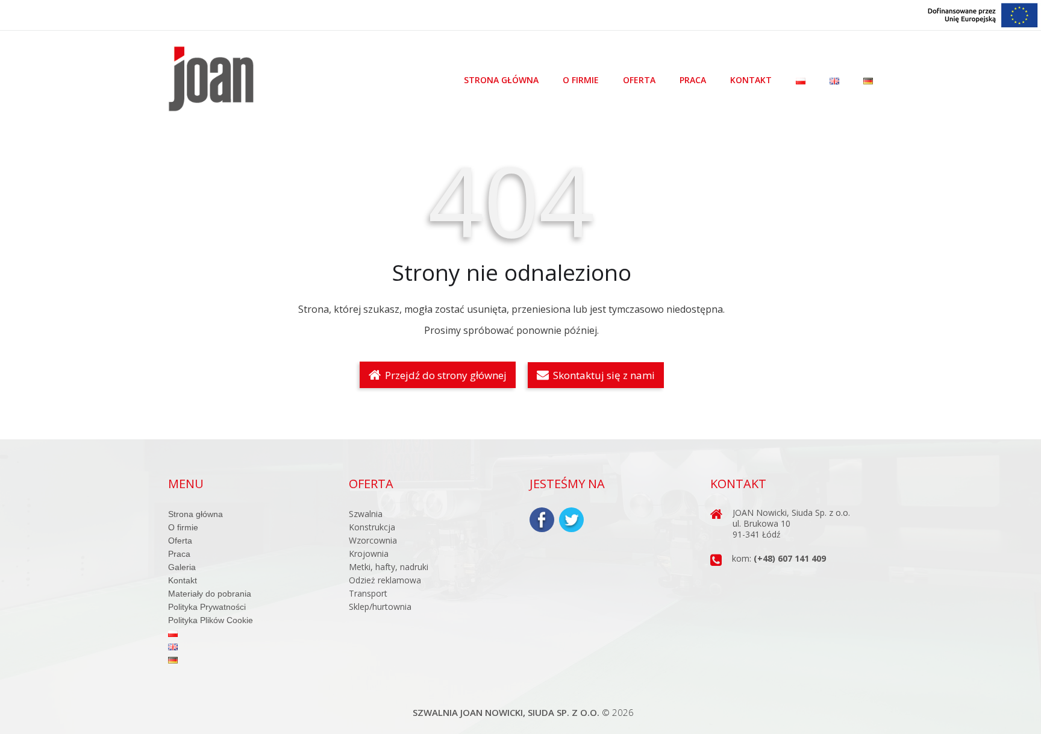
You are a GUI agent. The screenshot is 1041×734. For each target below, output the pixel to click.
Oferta (639, 80)
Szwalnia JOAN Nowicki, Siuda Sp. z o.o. (506, 712)
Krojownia (369, 553)
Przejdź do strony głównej (445, 375)
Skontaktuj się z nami (603, 375)
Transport (368, 593)
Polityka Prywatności (207, 607)
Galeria (182, 567)
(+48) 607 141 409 (790, 558)
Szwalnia (366, 513)
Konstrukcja (372, 527)
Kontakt (751, 80)
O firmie (581, 80)
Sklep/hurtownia (380, 606)
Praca (693, 80)
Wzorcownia (373, 540)
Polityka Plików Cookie (210, 620)
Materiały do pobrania (209, 593)
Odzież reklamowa (385, 580)
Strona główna (501, 80)
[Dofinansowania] (983, 14)
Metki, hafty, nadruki (388, 566)
